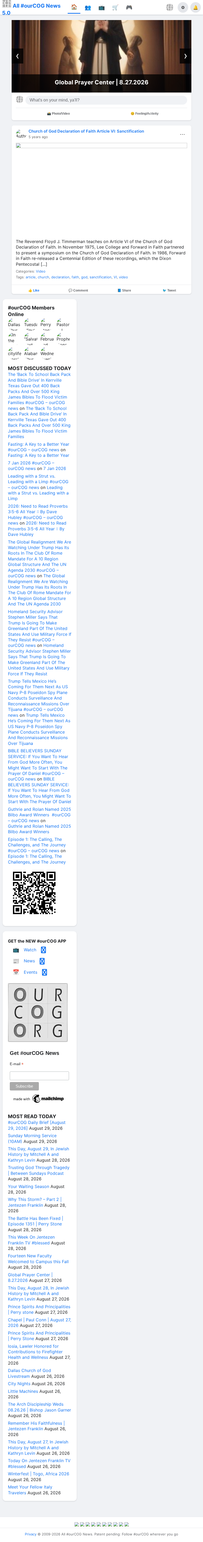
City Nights (19, 1383)
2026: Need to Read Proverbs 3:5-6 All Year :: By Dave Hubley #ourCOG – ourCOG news (38, 514)
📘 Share (124, 290)
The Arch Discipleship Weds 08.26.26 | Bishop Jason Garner (39, 1407)
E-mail (17, 1063)
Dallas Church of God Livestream (29, 1373)
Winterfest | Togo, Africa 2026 (38, 1473)
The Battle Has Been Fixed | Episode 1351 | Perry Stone (35, 1221)
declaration (60, 277)
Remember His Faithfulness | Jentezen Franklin (36, 1425)
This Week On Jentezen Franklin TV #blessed (31, 1239)
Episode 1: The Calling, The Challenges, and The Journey (37, 859)
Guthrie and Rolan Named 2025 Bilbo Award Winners (39, 828)
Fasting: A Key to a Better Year (38, 455)
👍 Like (33, 290)
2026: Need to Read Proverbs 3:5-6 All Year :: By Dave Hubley (37, 528)
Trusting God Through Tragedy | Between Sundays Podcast (39, 1170)
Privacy (30, 1534)
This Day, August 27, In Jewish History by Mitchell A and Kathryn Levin (38, 1447)
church (43, 277)
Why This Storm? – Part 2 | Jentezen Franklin (35, 1202)
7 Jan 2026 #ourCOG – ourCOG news (31, 465)
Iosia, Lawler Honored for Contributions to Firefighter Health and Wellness (35, 1352)
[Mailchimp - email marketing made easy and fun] (39, 1103)
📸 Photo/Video (58, 113)
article (31, 277)
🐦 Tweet (169, 290)
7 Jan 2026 (54, 468)
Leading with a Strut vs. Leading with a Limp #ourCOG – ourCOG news (38, 481)
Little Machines (23, 1391)
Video (40, 271)
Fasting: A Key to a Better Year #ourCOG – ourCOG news (38, 447)
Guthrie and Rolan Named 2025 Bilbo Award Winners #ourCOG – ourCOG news (39, 815)
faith (75, 277)
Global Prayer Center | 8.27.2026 (102, 82)
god (84, 277)
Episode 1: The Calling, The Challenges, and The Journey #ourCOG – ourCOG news (37, 845)
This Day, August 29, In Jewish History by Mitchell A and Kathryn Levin (38, 1154)
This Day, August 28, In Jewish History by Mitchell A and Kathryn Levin (38, 1293)
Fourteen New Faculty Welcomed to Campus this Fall (38, 1258)
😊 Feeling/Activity (145, 113)
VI (115, 277)
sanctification (101, 277)
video (123, 277)
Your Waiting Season (28, 1186)
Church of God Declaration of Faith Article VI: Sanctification (86, 131)
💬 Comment (78, 290)
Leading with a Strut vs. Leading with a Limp (38, 493)
